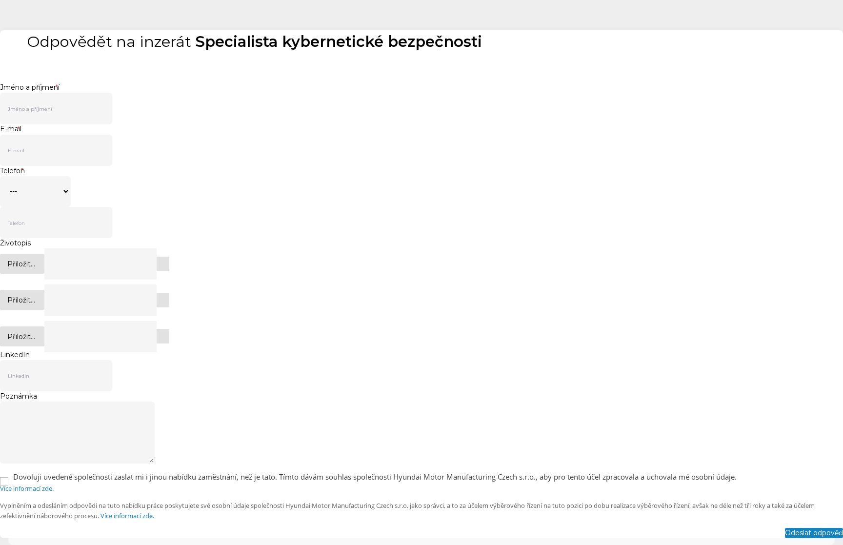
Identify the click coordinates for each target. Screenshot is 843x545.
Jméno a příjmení (30, 87)
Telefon (12, 170)
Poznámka (18, 396)
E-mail (10, 129)
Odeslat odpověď (814, 532)
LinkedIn (15, 354)
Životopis (15, 243)
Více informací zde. (27, 488)
